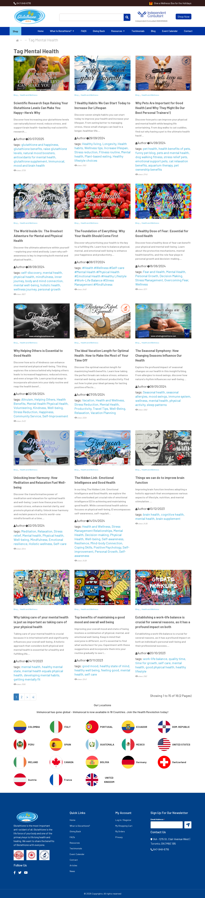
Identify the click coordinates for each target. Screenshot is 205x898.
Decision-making (97, 535)
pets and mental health (173, 153)
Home (41, 31)
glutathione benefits (28, 149)
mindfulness (44, 277)
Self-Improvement (55, 416)
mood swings (158, 396)
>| (33, 697)
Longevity (109, 144)
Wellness (141, 284)
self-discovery (31, 272)
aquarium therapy (160, 165)
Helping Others (44, 399)
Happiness (46, 412)
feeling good (110, 670)
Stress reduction (86, 152)
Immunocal (56, 161)
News (72, 871)
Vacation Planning (103, 413)
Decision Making (171, 276)
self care (91, 674)
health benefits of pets (174, 148)
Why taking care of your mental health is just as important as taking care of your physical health (41, 622)
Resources (117, 31)
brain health (151, 514)
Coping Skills (83, 547)
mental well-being (26, 285)
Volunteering (23, 408)
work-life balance (155, 659)
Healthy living (91, 144)
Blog (153, 31)
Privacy (119, 837)
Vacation (88, 400)
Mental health (31, 535)
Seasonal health (154, 392)
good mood (90, 666)
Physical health (53, 535)
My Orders (120, 831)
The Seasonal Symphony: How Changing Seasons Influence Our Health (158, 355)
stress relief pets (175, 157)
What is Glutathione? (61, 31)
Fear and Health (154, 272)
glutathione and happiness (39, 144)
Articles (73, 865)
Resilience (81, 543)
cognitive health (172, 514)
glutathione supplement (30, 161)
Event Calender (170, 31)
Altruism (27, 399)
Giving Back (99, 31)
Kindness (39, 408)
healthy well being (87, 670)
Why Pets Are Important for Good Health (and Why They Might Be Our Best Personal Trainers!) (160, 108)
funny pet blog (145, 153)
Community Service (27, 416)
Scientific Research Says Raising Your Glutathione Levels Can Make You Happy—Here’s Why (41, 108)
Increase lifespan (116, 148)
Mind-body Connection (106, 543)
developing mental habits (41, 675)
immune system (179, 396)
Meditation (28, 531)
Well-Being (117, 408)
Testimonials (137, 31)
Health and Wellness (28, 95)
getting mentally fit (27, 679)
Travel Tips (100, 408)
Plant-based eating (98, 156)
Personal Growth (146, 276)
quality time (177, 659)
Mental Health (175, 272)
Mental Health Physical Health (47, 403)
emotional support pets (151, 161)
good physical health (160, 667)
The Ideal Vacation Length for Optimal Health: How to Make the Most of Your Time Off (101, 355)
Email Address (158, 819)
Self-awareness (112, 539)
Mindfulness (38, 539)
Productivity (82, 408)
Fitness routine (109, 152)
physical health (24, 277)
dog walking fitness (148, 157)
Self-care (59, 544)
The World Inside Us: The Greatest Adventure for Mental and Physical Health (38, 236)
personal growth (49, 289)
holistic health (50, 285)
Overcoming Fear (176, 280)
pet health (150, 148)
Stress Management (149, 280)
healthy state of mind (114, 666)
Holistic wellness (40, 544)
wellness (141, 400)
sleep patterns (157, 405)
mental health (52, 272)
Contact (188, 31)
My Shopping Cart (123, 825)
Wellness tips (93, 148)
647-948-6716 (24, 3)
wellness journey (25, 289)
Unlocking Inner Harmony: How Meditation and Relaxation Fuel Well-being (40, 482)
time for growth (146, 663)
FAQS (83, 31)
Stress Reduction (25, 412)
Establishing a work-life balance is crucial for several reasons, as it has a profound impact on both (162, 622)
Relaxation (81, 413)
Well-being (55, 408)
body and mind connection (44, 281)
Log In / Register (123, 820)
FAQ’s (72, 837)
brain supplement (168, 518)
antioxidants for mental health (34, 157)
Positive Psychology (107, 547)
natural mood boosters (39, 153)
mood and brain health (29, 165)
